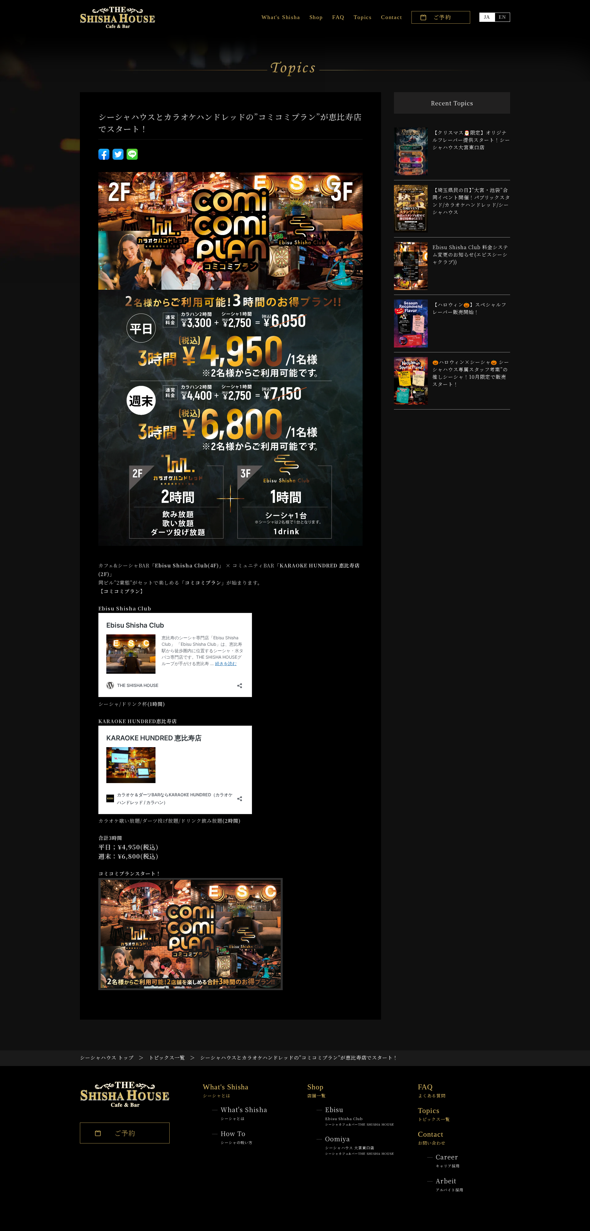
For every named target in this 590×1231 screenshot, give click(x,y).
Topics (363, 17)
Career (448, 1160)
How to (237, 1137)
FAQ (338, 17)
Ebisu (359, 1116)
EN (502, 17)
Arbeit (449, 1184)
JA (487, 17)
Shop (316, 17)
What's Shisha (281, 17)
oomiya (359, 1145)
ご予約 (442, 17)
